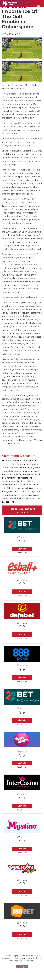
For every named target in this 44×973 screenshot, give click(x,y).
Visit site (22, 549)
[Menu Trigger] (38, 5)
